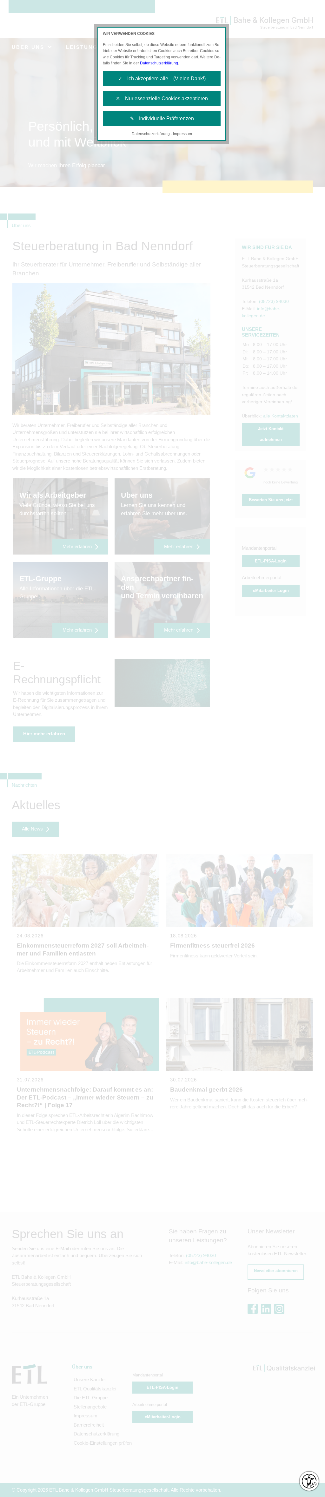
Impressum (182, 134)
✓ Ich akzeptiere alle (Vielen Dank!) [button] (162, 78)
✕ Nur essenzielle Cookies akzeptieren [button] (162, 98)
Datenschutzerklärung (159, 63)
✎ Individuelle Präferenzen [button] (162, 118)
